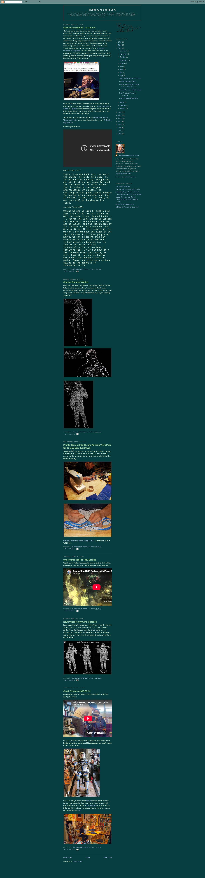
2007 (120, 134)
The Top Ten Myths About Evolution (128, 189)
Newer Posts (67, 857)
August (122, 63)
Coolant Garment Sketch (75, 282)
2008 (120, 131)
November (123, 54)
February (123, 105)
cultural (65, 109)
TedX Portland (91, 805)
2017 (120, 42)
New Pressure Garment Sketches (80, 622)
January (123, 108)
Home (88, 857)
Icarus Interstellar (103, 106)
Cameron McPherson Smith (128, 155)
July (121, 66)
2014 (120, 112)
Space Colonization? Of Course (79, 28)
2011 (120, 121)
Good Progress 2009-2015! (76, 691)
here (79, 810)
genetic (74, 109)
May (121, 72)
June (122, 69)
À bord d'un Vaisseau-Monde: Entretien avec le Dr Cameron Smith (127, 199)
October (123, 57)
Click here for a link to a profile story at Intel (78, 541)
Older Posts (108, 857)
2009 (120, 128)
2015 (120, 48)
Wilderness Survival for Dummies (127, 207)
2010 (120, 125)
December (123, 51)
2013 (120, 115)
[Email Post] (77, 271)
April (121, 76)
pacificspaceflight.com (123, 173)
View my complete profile (126, 177)
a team (88, 801)
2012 (120, 118)
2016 (120, 45)
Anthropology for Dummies (125, 204)
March (122, 102)
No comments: (69, 271)
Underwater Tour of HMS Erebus (79, 560)
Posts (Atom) (77, 862)
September (124, 60)
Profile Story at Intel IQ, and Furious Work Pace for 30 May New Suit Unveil (87, 446)
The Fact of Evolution (123, 186)
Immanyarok (102, 10)
